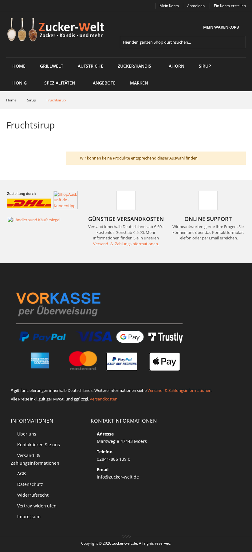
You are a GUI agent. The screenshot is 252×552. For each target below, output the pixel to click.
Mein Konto (169, 5)
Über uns (26, 434)
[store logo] (58, 30)
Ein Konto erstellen (230, 5)
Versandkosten (103, 399)
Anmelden (196, 5)
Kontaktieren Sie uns (38, 445)
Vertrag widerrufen (37, 506)
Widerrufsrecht (33, 495)
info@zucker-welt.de (118, 477)
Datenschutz (30, 484)
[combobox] (183, 42)
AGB (21, 473)
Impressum (29, 516)
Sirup (32, 100)
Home (19, 66)
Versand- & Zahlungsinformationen (125, 243)
